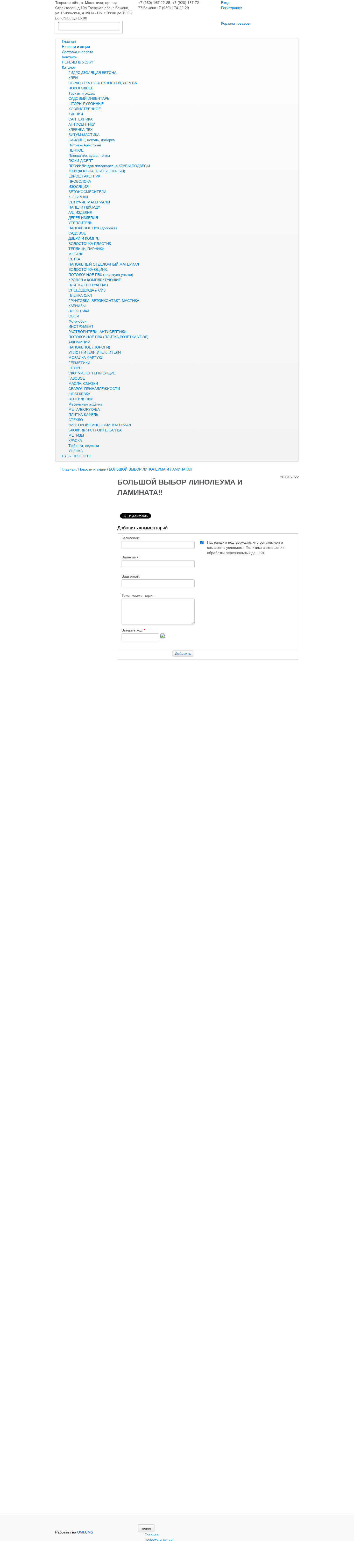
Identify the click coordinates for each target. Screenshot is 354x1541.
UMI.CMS (85, 1532)
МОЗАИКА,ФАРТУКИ (85, 358)
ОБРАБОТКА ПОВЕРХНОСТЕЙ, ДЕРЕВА (102, 83)
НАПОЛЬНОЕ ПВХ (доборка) (92, 228)
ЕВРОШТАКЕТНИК (84, 176)
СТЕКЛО (75, 420)
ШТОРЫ (75, 368)
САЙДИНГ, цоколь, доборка (91, 140)
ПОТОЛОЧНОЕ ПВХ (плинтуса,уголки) (100, 275)
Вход (225, 3)
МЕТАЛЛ (75, 254)
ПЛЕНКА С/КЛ (80, 295)
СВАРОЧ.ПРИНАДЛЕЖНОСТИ (94, 389)
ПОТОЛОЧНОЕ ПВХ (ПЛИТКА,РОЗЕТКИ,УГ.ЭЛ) (108, 337)
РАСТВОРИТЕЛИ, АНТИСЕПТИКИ (97, 332)
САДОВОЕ (77, 233)
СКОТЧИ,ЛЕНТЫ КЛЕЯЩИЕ (92, 373)
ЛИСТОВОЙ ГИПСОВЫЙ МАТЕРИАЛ (99, 425)
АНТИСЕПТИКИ (81, 124)
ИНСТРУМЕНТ (81, 326)
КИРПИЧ (75, 114)
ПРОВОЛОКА (79, 181)
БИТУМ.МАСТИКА (84, 135)
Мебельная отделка (85, 404)
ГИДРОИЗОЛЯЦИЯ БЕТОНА (92, 72)
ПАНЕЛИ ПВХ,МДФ (84, 207)
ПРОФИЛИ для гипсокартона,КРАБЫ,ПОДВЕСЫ (109, 166)
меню (146, 1528)
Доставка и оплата (77, 52)
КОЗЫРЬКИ (78, 197)
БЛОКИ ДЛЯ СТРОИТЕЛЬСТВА (95, 430)
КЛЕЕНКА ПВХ (80, 129)
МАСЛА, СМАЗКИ (83, 383)
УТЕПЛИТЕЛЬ (80, 223)
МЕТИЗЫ (76, 435)
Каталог (68, 67)
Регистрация (231, 8)
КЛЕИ (73, 78)
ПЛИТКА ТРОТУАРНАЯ (88, 285)
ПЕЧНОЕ (75, 150)
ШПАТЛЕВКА (79, 394)
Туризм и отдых (81, 93)
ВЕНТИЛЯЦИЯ (80, 399)
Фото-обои (77, 321)
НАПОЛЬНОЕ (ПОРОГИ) (89, 347)
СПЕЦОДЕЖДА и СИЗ (86, 290)
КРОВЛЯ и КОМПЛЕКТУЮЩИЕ (94, 280)
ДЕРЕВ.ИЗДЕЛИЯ (83, 218)
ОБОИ (73, 316)
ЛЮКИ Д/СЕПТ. (81, 161)
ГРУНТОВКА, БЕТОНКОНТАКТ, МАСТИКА (103, 301)
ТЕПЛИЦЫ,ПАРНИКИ (86, 249)
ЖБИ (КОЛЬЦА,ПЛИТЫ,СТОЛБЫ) (96, 171)
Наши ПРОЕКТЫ (76, 456)
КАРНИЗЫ (77, 306)
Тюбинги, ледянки (83, 446)
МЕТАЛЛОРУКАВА (84, 409)
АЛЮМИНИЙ (79, 342)
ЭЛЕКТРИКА (78, 311)
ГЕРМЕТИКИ (79, 363)
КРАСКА (75, 440)
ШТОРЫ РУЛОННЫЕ (86, 104)
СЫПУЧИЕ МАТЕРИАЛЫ (89, 202)
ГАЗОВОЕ (76, 378)
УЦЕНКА (75, 451)
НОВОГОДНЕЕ (80, 88)
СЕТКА (74, 259)
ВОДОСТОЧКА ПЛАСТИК (89, 244)
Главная (69, 41)
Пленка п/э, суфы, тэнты (89, 155)
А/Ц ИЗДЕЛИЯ (80, 212)
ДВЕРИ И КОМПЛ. (83, 238)
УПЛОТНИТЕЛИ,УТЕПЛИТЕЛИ (94, 352)
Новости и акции (76, 47)
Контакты (69, 57)
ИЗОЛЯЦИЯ (78, 186)
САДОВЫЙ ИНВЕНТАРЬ (88, 98)
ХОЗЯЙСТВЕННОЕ (84, 109)
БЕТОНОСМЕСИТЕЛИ (87, 192)
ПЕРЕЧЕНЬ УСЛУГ (78, 62)
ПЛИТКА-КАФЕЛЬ (83, 415)
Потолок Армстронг (84, 145)
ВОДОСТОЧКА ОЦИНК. (88, 269)
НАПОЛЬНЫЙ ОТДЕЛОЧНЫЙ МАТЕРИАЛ (103, 264)
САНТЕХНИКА (80, 119)
